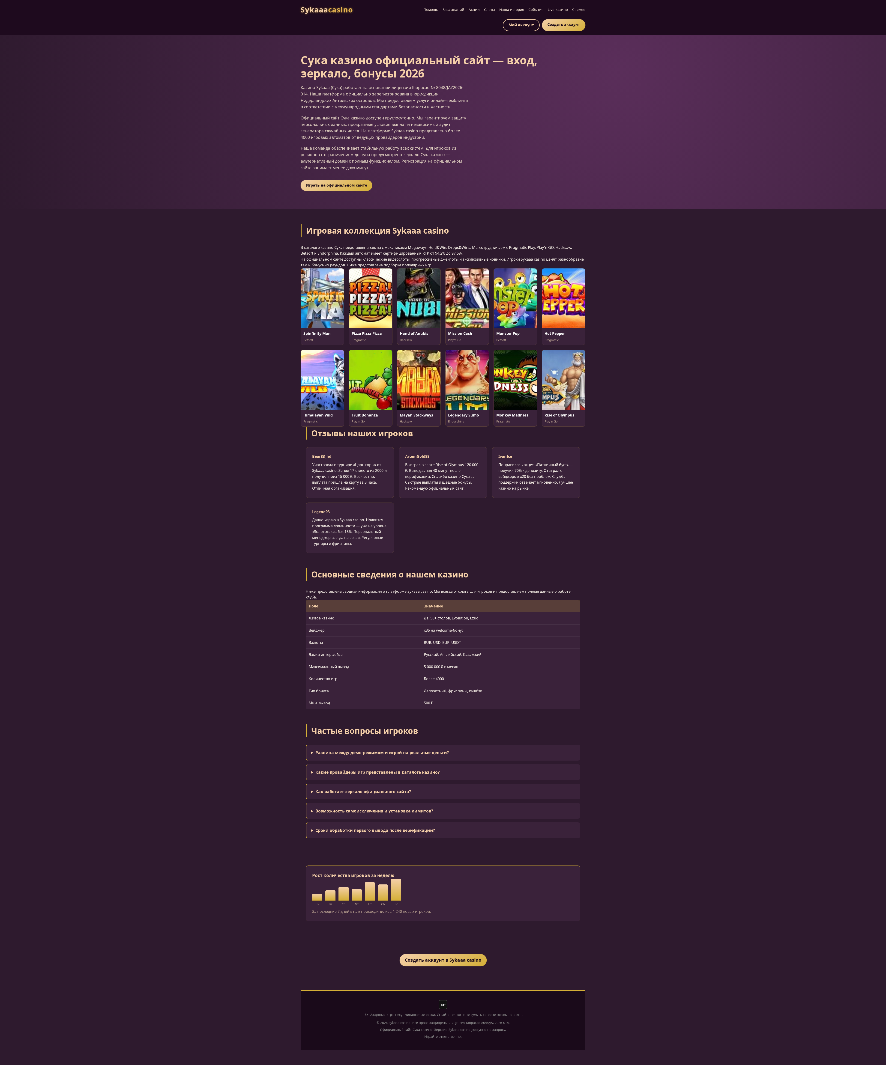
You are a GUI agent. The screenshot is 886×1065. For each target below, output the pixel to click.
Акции (474, 9)
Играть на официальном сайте (336, 185)
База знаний (453, 9)
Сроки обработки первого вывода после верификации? (375, 830)
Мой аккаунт (521, 24)
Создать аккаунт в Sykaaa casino (443, 960)
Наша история (511, 9)
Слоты (489, 9)
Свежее (578, 9)
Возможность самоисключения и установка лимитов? (374, 811)
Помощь (431, 9)
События (535, 9)
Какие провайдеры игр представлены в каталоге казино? (377, 772)
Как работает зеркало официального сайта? (363, 791)
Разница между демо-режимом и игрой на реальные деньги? (382, 752)
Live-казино (558, 9)
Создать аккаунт (564, 24)
